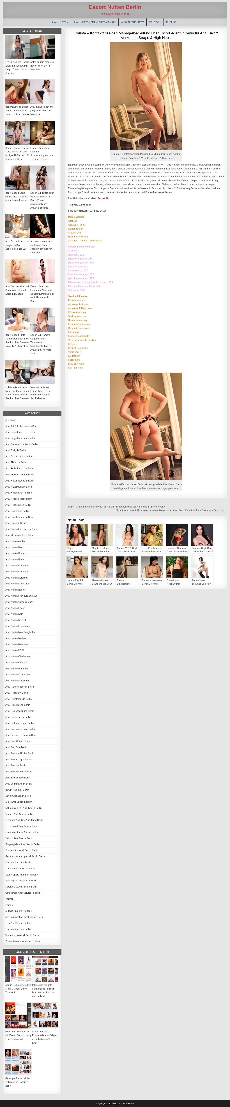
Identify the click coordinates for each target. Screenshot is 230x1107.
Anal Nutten (60, 22)
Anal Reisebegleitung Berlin (19, 711)
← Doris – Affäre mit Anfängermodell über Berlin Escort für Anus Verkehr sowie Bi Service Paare (115, 506)
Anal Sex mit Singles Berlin (19, 753)
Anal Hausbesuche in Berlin (19, 480)
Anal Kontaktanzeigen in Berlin (21, 529)
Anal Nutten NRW (132, 22)
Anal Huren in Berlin (15, 523)
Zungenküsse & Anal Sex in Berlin (23, 941)
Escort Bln (103, 198)
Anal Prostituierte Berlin (17, 705)
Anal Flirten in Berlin (15, 462)
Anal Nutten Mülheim (16, 638)
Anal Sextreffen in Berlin (18, 771)
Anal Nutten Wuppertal (17, 680)
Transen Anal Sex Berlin (18, 929)
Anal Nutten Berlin (14, 547)
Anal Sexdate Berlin (15, 765)
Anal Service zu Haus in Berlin (21, 735)
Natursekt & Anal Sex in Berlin (21, 886)
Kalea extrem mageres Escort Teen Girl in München (42, 66)
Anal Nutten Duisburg (16, 577)
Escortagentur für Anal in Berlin (21, 832)
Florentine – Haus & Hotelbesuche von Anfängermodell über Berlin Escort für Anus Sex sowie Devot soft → (171, 510)
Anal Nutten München (16, 644)
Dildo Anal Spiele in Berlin (18, 802)
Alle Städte (11, 420)
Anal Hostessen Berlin (17, 511)
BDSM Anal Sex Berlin (17, 790)
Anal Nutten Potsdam (16, 668)
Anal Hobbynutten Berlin (18, 505)
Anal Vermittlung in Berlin (18, 783)
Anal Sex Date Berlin (16, 747)
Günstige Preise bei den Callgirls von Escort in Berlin (17, 1082)
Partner (9, 899)
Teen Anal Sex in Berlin (17, 923)
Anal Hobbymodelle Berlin (18, 498)
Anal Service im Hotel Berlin (20, 729)
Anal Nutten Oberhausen (18, 656)
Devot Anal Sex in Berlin (18, 795)
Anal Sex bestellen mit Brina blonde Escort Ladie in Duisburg (17, 290)
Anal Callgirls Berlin (15, 450)
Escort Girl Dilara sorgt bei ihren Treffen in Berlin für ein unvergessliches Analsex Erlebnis (42, 200)
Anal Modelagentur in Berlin (19, 535)
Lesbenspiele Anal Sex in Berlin (21, 874)
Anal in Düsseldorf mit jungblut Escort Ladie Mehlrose (41, 110)
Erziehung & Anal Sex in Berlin (21, 826)
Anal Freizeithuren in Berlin (19, 468)
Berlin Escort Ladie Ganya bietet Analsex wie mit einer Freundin (16, 197)
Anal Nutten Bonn (14, 559)
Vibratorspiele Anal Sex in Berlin (22, 935)
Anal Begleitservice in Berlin (20, 438)
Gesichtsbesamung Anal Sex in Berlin (25, 856)
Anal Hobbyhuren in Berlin (18, 492)
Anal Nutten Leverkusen (17, 626)
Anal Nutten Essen (15, 589)
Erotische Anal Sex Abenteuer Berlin (24, 820)
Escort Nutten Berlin (115, 7)
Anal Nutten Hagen (15, 608)
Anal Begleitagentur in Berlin (20, 432)
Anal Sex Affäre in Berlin (18, 741)
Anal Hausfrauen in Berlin (18, 486)
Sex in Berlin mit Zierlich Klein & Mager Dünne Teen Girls (18, 989)
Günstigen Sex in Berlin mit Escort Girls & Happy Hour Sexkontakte (18, 1035)
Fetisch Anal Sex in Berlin (18, 838)
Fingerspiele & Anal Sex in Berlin (22, 844)
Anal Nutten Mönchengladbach (21, 632)
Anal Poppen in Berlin (16, 692)
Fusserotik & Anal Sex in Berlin (21, 850)
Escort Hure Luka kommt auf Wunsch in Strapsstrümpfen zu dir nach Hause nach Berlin (42, 294)
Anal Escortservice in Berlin (19, 456)
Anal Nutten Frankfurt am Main (95, 22)
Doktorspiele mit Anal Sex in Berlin (23, 808)
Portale (9, 905)
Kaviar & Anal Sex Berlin (18, 862)
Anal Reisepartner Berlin (18, 717)
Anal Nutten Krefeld (15, 620)
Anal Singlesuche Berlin (17, 777)
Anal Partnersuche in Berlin (19, 686)
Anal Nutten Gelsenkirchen (19, 602)
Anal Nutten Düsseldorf (17, 583)
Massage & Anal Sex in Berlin (20, 880)
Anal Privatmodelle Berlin (18, 699)
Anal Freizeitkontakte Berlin (19, 474)
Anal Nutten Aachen (15, 541)
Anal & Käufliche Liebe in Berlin (21, 426)
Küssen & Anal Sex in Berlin (20, 868)
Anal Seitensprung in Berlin (19, 723)
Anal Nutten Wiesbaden (17, 674)
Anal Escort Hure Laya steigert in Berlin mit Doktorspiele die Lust (17, 245)
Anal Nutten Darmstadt (17, 565)
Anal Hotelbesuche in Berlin (19, 517)
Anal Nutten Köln (14, 614)
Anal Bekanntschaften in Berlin (21, 444)
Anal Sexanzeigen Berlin (18, 759)
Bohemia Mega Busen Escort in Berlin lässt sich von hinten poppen (17, 110)
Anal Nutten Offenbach (17, 662)
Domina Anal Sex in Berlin (19, 814)
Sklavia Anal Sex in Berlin (18, 911)
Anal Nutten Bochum (16, 553)
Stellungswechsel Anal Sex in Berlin (24, 917)
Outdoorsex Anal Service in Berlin (22, 892)
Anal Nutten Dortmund (16, 571)
